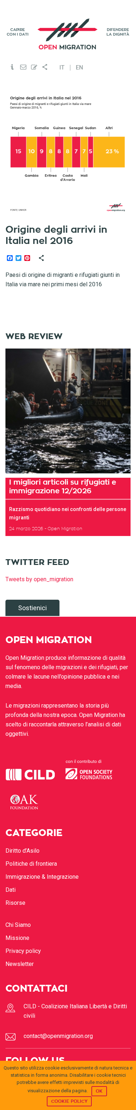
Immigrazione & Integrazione (42, 876)
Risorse (15, 902)
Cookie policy (69, 1101)
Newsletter (19, 964)
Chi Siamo (18, 924)
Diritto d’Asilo (22, 850)
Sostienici (32, 608)
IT (62, 68)
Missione (17, 937)
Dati (10, 889)
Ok (99, 1091)
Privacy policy (23, 950)
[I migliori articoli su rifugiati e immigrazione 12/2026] (68, 411)
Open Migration (68, 33)
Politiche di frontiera (31, 863)
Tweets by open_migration (39, 579)
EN (79, 68)
